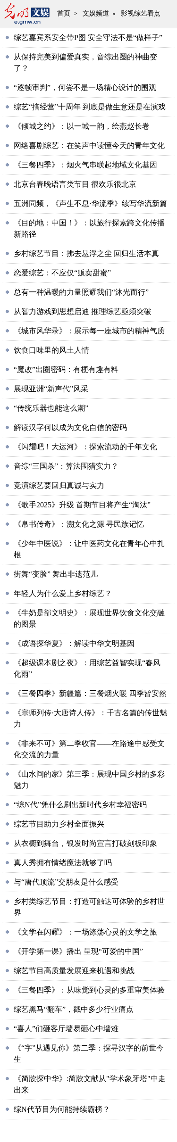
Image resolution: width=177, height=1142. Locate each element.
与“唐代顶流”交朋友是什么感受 (66, 882)
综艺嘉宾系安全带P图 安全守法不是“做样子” (88, 37)
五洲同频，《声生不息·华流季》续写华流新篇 (90, 203)
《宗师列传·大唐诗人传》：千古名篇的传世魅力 (90, 718)
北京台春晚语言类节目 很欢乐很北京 (75, 184)
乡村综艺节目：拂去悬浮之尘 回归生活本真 (86, 253)
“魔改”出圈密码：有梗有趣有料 (66, 369)
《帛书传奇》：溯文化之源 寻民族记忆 (79, 524)
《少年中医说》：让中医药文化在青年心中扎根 (89, 549)
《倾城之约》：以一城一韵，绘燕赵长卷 (82, 126)
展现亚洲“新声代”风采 (51, 389)
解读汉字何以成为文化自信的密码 (70, 427)
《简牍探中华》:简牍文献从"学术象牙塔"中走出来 (90, 1084)
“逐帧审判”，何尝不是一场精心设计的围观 (85, 87)
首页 (63, 13)
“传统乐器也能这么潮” (51, 408)
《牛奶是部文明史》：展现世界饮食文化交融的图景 (89, 618)
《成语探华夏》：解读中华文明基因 (74, 643)
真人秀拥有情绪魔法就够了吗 (63, 863)
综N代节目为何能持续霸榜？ (62, 1109)
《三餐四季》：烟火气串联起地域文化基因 (85, 165)
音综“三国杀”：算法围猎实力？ (66, 466)
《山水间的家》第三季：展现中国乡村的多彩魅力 (89, 779)
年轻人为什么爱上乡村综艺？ (63, 593)
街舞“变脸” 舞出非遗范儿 (56, 574)
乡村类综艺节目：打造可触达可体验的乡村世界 (89, 907)
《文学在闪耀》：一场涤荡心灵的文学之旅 (85, 932)
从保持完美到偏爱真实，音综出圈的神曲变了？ (85, 62)
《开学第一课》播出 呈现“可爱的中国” (78, 951)
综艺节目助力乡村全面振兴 (59, 824)
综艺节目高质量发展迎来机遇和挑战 (74, 971)
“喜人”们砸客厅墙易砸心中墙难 (66, 1029)
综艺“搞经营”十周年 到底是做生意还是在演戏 (90, 107)
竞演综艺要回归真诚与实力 (59, 485)
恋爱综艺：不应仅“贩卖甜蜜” (62, 273)
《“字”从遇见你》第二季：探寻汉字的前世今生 (89, 1053)
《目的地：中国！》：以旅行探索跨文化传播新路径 (89, 228)
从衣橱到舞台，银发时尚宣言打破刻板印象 (85, 843)
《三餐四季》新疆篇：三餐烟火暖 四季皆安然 (90, 693)
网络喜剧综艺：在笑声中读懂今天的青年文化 (89, 145)
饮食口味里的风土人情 (51, 350)
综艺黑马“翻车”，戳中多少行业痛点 (74, 1009)
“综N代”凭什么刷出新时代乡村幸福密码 (80, 805)
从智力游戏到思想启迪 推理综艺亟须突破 (83, 311)
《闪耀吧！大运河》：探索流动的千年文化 (85, 447)
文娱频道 (96, 13)
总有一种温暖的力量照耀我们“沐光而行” (81, 292)
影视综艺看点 (140, 13)
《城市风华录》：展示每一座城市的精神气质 (89, 331)
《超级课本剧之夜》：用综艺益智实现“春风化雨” (87, 668)
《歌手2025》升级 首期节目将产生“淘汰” (82, 505)
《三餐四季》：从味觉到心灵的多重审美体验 (89, 990)
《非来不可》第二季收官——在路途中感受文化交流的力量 (89, 749)
